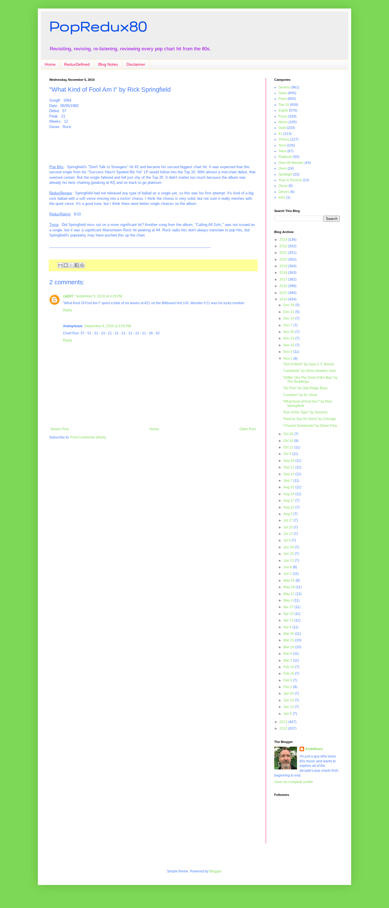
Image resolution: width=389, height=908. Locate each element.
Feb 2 (288, 687)
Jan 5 (288, 714)
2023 (283, 240)
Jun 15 (289, 561)
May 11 (289, 594)
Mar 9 (288, 654)
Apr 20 (288, 614)
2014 (283, 299)
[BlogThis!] (66, 265)
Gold (282, 128)
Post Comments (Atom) (88, 437)
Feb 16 (289, 674)
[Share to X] (71, 265)
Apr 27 (288, 607)
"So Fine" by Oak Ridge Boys (305, 388)
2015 (283, 293)
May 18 (289, 587)
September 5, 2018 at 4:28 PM (98, 296)
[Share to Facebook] (76, 265)
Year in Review (290, 180)
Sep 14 (289, 474)
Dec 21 (289, 312)
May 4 (288, 600)
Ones (283, 168)
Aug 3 (288, 514)
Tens (282, 145)
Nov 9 (288, 352)
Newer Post (60, 429)
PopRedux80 (98, 26)
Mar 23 (289, 640)
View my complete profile (293, 782)
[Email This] (60, 265)
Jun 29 (289, 547)
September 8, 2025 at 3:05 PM (107, 326)
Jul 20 (288, 527)
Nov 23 (289, 338)
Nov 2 (288, 359)
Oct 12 (288, 447)
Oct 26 (288, 434)
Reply (67, 310)
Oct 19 (288, 441)
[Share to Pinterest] (82, 265)
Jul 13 (288, 534)
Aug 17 (289, 501)
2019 (283, 266)
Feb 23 (289, 667)
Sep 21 (289, 467)
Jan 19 (289, 700)
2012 (283, 728)
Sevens (284, 87)
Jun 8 (288, 567)
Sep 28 (289, 461)
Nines (283, 122)
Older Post (247, 429)
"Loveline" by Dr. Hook (300, 395)
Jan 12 (289, 707)
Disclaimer (135, 64)
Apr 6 (287, 627)
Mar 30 (289, 634)
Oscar (283, 186)
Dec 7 (288, 325)
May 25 (289, 580)
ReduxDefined (77, 64)
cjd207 (68, 296)
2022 (283, 246)
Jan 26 (289, 693)
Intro (282, 197)
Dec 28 (289, 305)
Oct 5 (287, 454)
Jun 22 (289, 554)
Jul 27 (288, 520)
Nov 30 (289, 332)
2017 (283, 279)
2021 (283, 253)
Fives (283, 99)
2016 (283, 286)
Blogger (215, 871)
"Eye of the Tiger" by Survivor (305, 412)
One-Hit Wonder (291, 163)
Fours (283, 116)
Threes (284, 139)
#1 (280, 134)
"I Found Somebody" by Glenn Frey (310, 426)
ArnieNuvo (314, 749)
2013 (283, 722)
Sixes (283, 93)
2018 (283, 273)
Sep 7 (288, 481)
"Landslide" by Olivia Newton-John (309, 371)
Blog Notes (108, 64)
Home (50, 64)
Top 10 (284, 105)
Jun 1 (288, 574)
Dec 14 (289, 318)
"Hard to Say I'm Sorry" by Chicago (309, 419)
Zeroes (284, 192)
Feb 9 (288, 680)
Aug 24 (289, 494)
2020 (283, 260)
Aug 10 (289, 507)
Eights (283, 110)
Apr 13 (288, 620)
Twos (282, 151)
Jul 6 (287, 540)
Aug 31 (289, 487)
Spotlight (285, 174)
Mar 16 (289, 647)
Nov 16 (289, 345)
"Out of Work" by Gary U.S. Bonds (308, 364)
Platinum (285, 157)
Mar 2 (288, 660)
